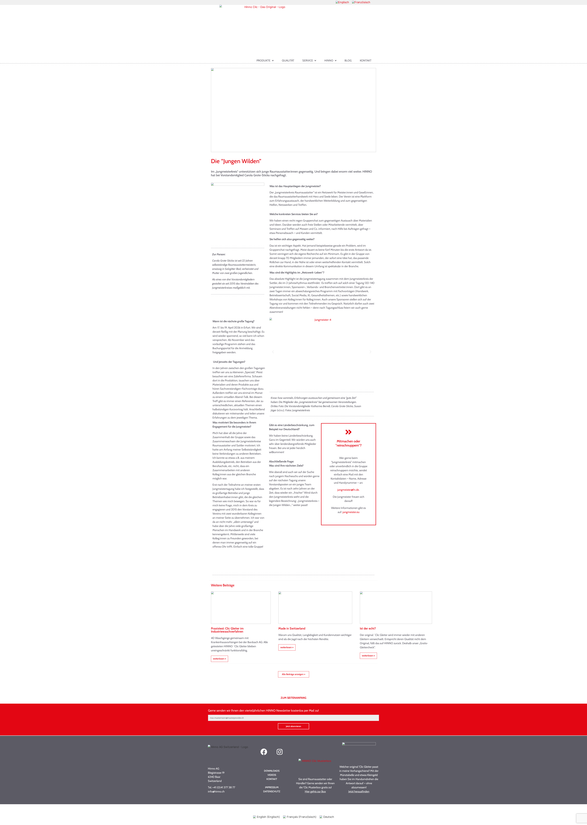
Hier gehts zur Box (315, 791)
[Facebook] (264, 752)
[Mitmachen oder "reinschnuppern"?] (348, 432)
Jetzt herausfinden (358, 791)
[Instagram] (280, 752)
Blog (348, 60)
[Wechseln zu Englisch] (342, 2)
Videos (272, 774)
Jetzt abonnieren (293, 726)
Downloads (271, 770)
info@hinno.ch (216, 791)
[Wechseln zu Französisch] (361, 2)
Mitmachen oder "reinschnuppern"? (349, 443)
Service (307, 60)
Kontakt (365, 60)
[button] (273, 352)
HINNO (328, 60)
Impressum (272, 787)
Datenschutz (271, 791)
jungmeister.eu (351, 512)
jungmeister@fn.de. (348, 489)
